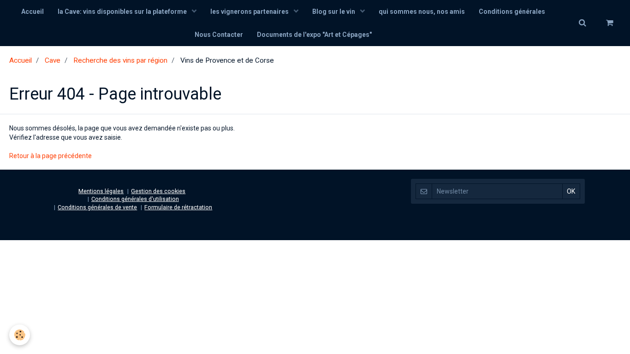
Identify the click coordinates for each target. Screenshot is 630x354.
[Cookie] (19, 334)
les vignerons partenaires (250, 11)
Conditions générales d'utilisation (135, 198)
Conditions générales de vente (97, 207)
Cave (52, 60)
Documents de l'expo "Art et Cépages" (314, 34)
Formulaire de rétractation (178, 207)
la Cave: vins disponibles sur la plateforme (123, 11)
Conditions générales (512, 11)
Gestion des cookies (158, 191)
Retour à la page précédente (50, 155)
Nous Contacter (219, 34)
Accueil (32, 11)
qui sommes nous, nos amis (422, 11)
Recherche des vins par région (120, 60)
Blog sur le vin (334, 11)
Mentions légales (101, 191)
